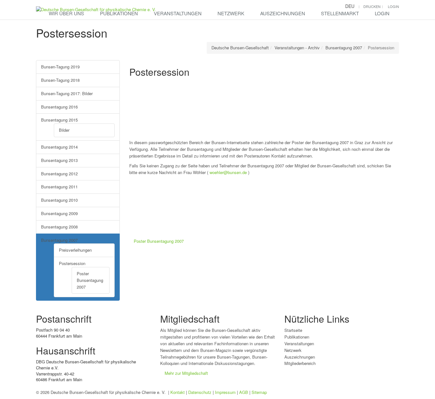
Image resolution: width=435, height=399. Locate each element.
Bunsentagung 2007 (343, 48)
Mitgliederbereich (300, 363)
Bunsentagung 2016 (59, 107)
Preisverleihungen (75, 250)
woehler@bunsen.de (227, 172)
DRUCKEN (372, 6)
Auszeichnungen (282, 13)
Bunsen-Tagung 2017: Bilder (67, 93)
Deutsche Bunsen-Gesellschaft (240, 48)
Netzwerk (231, 13)
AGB (243, 392)
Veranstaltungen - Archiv (297, 48)
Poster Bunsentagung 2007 (90, 280)
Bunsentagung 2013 (59, 160)
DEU (349, 6)
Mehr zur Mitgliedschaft (186, 373)
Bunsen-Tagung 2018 (60, 80)
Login (382, 13)
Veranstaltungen (178, 13)
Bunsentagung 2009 (59, 213)
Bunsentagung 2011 (59, 187)
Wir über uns (66, 13)
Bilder (64, 130)
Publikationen (119, 13)
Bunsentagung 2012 (59, 174)
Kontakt (177, 392)
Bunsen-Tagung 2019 (60, 67)
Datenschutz (199, 392)
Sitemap (259, 392)
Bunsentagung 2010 (59, 200)
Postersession (72, 263)
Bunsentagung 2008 (59, 227)
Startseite (293, 330)
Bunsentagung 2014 (59, 147)
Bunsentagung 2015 (59, 120)
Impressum (225, 392)
